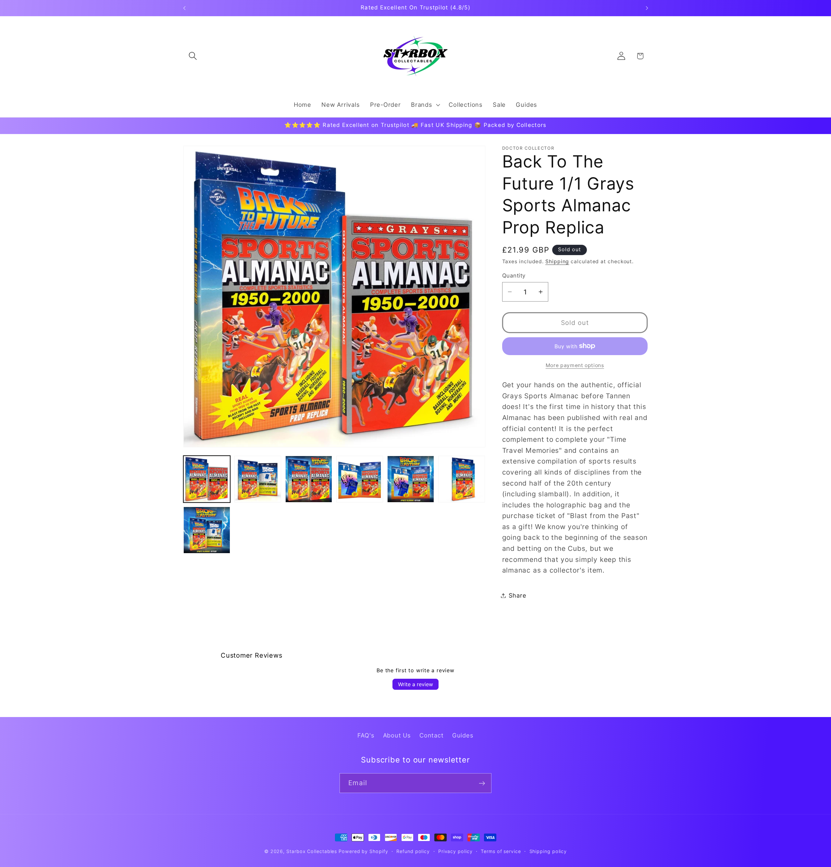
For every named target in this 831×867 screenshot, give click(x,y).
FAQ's (365, 735)
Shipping (557, 261)
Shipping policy (548, 851)
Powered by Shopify (363, 851)
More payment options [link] (575, 365)
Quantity (514, 275)
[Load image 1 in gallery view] (206, 479)
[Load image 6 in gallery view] (461, 479)
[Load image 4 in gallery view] (359, 479)
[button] (192, 56)
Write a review (415, 684)
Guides (463, 735)
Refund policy (413, 851)
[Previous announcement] (184, 8)
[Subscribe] (482, 783)
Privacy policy (455, 851)
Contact (431, 735)
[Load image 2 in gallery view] (257, 479)
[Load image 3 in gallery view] (308, 479)
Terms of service (501, 851)
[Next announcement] (647, 8)
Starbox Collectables (311, 851)
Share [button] (518, 595)
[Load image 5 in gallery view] (410, 479)
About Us (397, 735)
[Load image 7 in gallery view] (206, 530)
